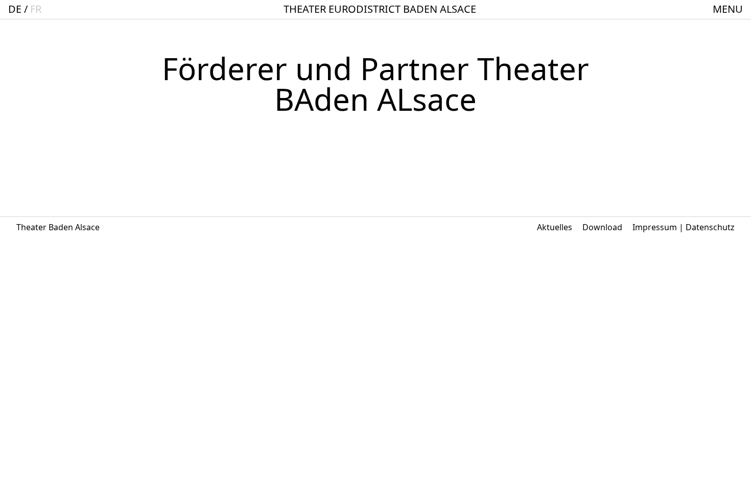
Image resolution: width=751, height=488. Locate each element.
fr (35, 9)
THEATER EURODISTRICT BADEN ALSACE (380, 9)
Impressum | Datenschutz (683, 227)
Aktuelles (554, 227)
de (14, 9)
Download (602, 227)
